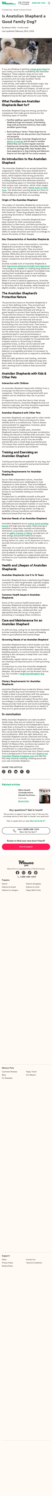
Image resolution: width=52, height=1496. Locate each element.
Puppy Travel (31, 1072)
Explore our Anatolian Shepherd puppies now (25, 755)
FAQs (4, 1260)
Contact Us (30, 1260)
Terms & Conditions (34, 1263)
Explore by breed (9, 887)
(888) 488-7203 (38, 3)
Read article (23, 801)
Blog (4, 1075)
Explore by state (32, 887)
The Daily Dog (7, 10)
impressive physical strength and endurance (28, 266)
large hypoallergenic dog (32, 674)
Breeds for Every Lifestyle (22, 10)
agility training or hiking (20, 533)
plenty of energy (15, 141)
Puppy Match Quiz (33, 890)
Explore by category (10, 890)
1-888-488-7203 (28, 877)
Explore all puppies (33, 884)
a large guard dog (38, 69)
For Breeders (7, 1078)
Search (4, 884)
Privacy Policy (7, 1263)
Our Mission (31, 1075)
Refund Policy (7, 1266)
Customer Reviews (9, 1072)
